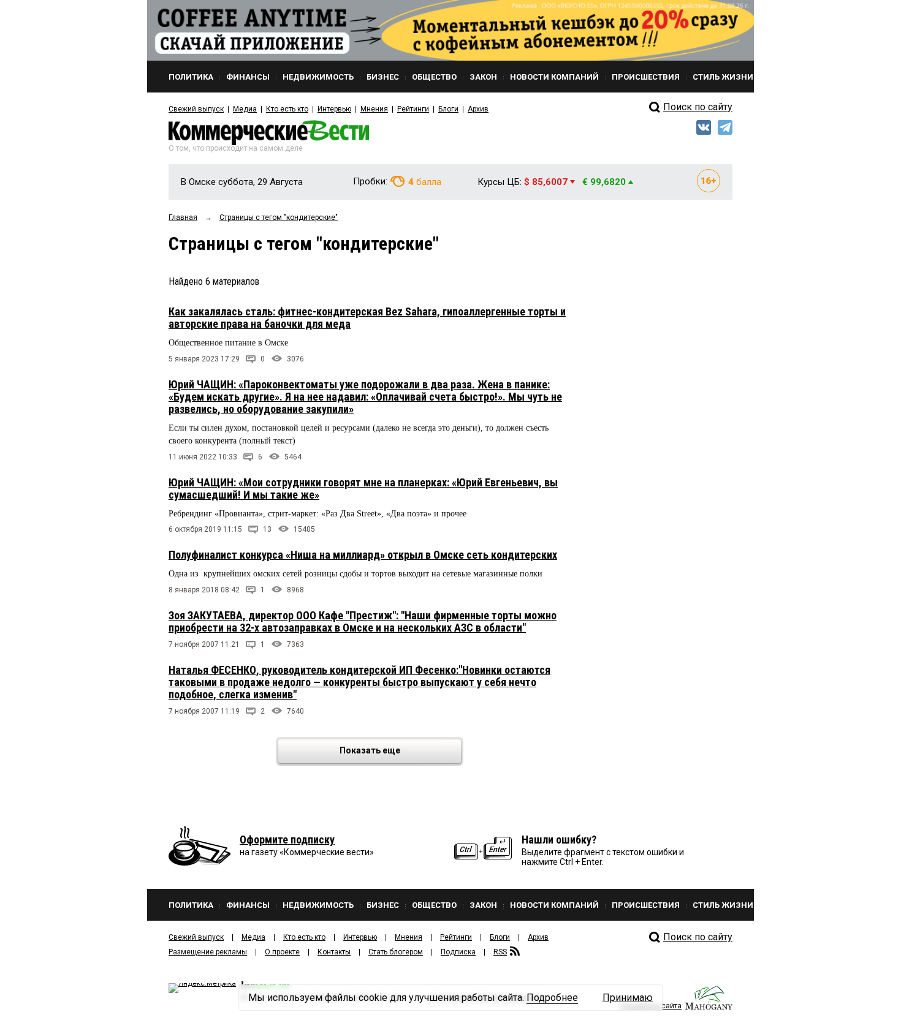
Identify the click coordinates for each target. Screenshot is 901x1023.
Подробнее (552, 997)
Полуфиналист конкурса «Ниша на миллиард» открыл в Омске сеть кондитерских (363, 554)
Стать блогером (395, 952)
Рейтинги (413, 109)
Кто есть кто (287, 109)
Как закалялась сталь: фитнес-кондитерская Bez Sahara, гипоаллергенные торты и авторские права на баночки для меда (367, 317)
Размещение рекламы (208, 952)
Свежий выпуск (196, 109)
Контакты (334, 952)
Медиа (245, 109)
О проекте (282, 952)
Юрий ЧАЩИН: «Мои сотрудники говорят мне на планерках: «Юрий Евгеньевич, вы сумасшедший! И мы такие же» (363, 488)
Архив (478, 109)
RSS (500, 952)
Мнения (374, 109)
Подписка (458, 952)
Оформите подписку (287, 839)
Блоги (448, 109)
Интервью (334, 109)
